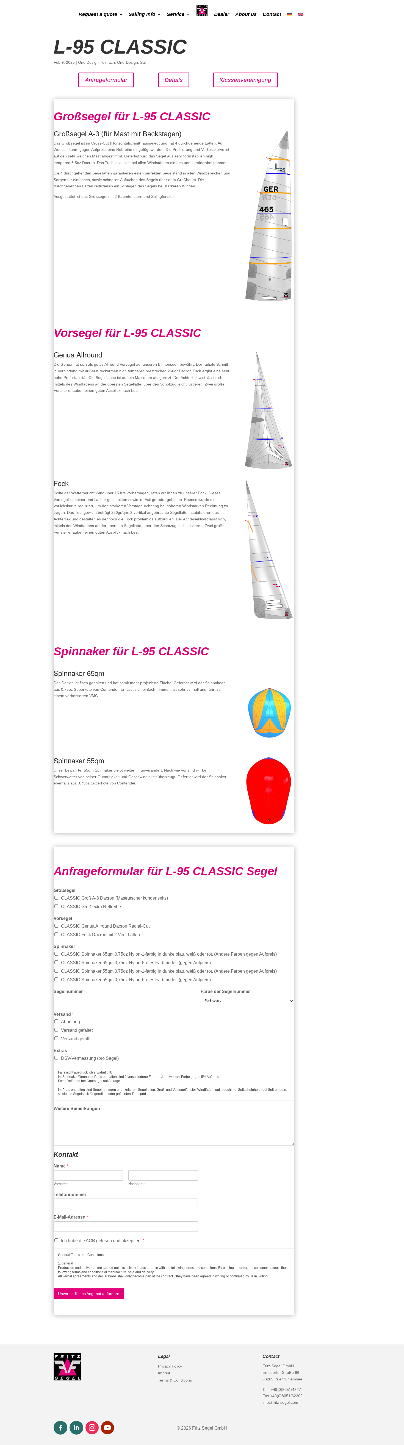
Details (174, 80)
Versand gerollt (75, 1038)
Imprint (164, 1373)
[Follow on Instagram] (92, 1427)
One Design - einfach (96, 62)
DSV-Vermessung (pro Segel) (90, 1058)
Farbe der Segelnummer (226, 991)
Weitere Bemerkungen (77, 1108)
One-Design (127, 62)
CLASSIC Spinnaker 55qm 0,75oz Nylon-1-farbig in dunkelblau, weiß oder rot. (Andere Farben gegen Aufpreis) (169, 971)
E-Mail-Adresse (71, 1217)
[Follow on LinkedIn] (76, 1428)
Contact (272, 14)
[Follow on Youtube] (107, 1427)
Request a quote (98, 14)
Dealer (221, 14)
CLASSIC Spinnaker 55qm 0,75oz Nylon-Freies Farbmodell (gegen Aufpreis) (136, 979)
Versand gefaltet (77, 1030)
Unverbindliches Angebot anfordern (88, 1293)
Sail (143, 62)
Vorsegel (63, 918)
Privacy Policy (170, 1366)
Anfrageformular (106, 80)
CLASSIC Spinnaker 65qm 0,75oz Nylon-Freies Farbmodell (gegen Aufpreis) (136, 962)
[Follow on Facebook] (60, 1428)
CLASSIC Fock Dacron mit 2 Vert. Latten (100, 934)
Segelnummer (68, 991)
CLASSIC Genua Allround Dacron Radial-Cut (105, 926)
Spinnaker (64, 946)
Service (175, 14)
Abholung (70, 1021)
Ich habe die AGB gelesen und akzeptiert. (102, 1240)
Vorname (61, 1184)
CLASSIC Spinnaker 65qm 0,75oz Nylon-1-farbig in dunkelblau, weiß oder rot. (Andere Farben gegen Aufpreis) (169, 954)
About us (246, 14)
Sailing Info (142, 14)
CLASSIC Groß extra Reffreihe (91, 906)
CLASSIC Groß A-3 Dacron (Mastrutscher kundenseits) (114, 898)
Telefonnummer (70, 1194)
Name (61, 1166)
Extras (60, 1050)
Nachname (136, 1184)
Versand (64, 1014)
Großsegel (64, 890)
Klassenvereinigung (245, 80)
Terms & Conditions (175, 1380)
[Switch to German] (289, 15)
